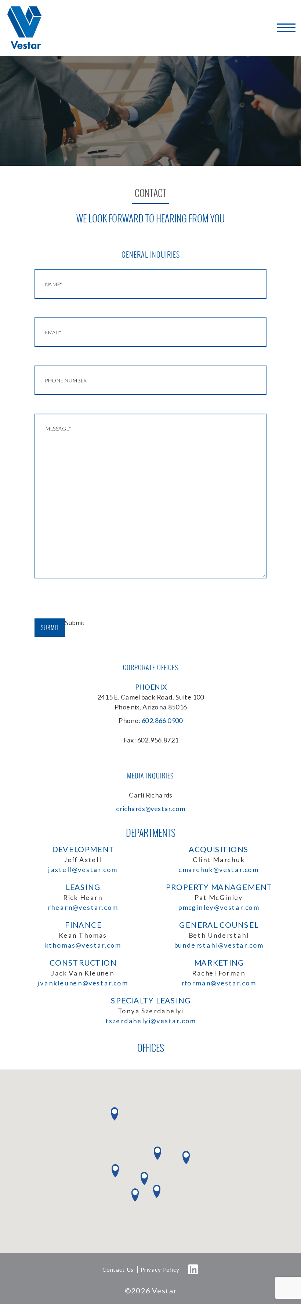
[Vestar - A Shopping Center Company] (25, 28)
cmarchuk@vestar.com (218, 869)
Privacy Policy (159, 1269)
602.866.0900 (162, 720)
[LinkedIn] (193, 1269)
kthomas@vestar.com (82, 945)
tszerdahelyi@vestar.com (150, 1021)
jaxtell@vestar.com (82, 869)
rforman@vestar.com (218, 983)
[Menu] (286, 27)
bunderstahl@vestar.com (219, 945)
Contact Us (118, 1269)
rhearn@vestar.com (82, 907)
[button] (135, 1195)
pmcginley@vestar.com (218, 907)
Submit (50, 627)
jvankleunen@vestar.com (82, 983)
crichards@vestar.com (150, 808)
